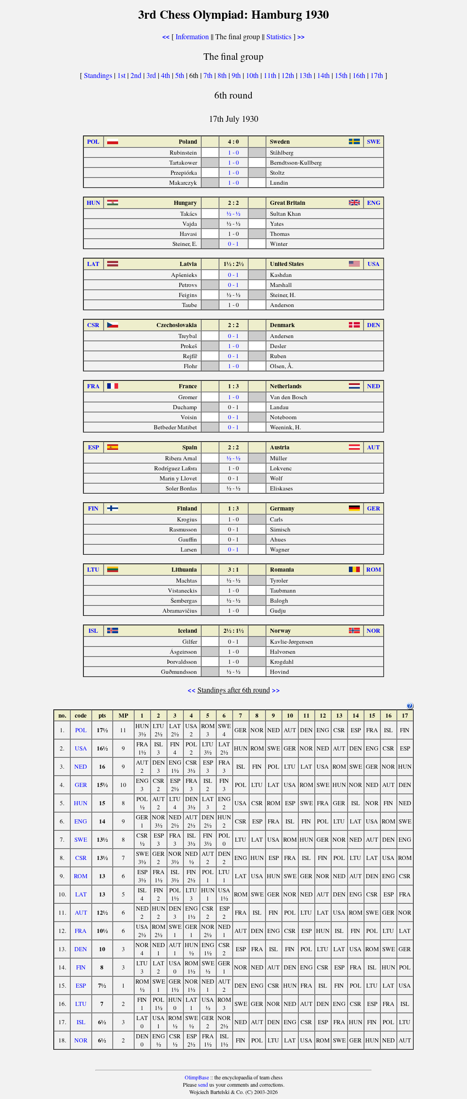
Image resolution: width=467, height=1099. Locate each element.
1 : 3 (233, 386)
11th (271, 75)
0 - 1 (233, 244)
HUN (81, 803)
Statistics (278, 36)
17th (377, 75)
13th (306, 75)
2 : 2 (233, 202)
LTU (81, 1004)
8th (223, 75)
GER (81, 785)
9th (237, 75)
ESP (81, 985)
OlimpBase (197, 1077)
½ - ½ (233, 213)
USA (81, 748)
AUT (81, 912)
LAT (81, 894)
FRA (81, 931)
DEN (80, 949)
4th (166, 75)
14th (324, 75)
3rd (152, 75)
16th (360, 75)
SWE (80, 839)
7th (208, 75)
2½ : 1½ (233, 630)
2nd (136, 75)
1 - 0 (233, 152)
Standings (98, 75)
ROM (81, 876)
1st (122, 75)
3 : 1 (233, 569)
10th (253, 75)
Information (192, 36)
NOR (81, 1040)
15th (342, 75)
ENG (80, 821)
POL (81, 730)
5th (180, 75)
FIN (81, 967)
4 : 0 (233, 141)
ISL (81, 1022)
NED (80, 766)
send (203, 1084)
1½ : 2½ (233, 263)
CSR (81, 858)
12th (288, 75)
